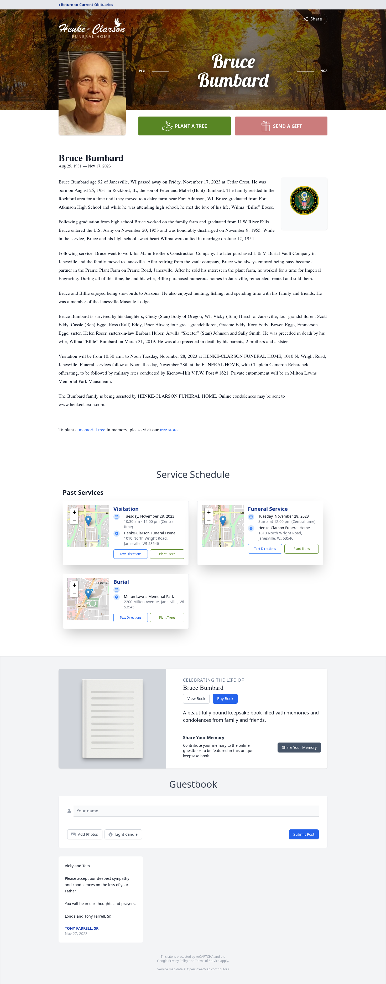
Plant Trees (167, 554)
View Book (196, 698)
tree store (169, 429)
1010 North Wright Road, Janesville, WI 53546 (146, 541)
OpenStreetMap (198, 969)
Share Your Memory (299, 747)
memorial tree (92, 429)
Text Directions (131, 554)
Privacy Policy (178, 961)
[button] (88, 520)
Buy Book (225, 698)
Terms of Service (207, 961)
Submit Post (303, 834)
